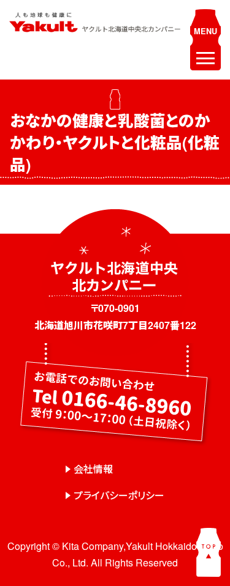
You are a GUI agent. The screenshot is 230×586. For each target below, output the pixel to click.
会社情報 (93, 469)
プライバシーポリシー (119, 495)
